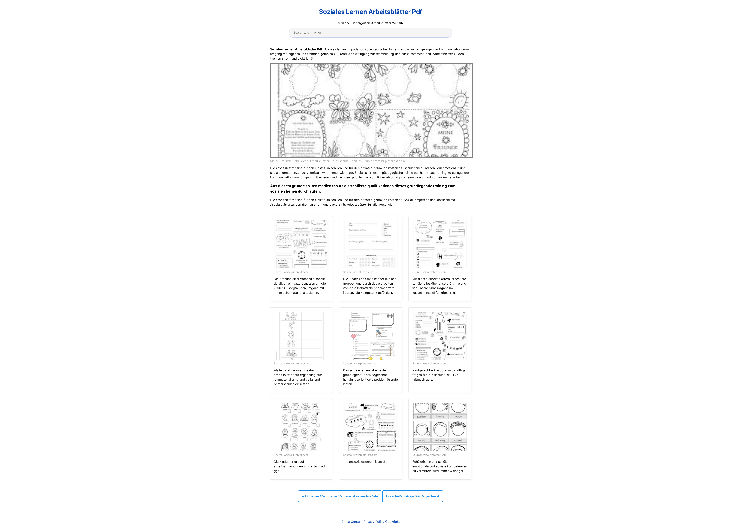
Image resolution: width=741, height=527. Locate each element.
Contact (357, 522)
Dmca (345, 522)
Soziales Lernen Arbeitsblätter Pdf (370, 11)
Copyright (392, 522)
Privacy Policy (374, 522)
